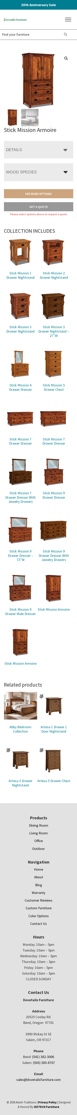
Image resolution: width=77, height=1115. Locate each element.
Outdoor (38, 848)
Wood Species (21, 172)
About (38, 877)
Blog (38, 885)
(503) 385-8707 (44, 1062)
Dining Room (38, 825)
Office (38, 840)
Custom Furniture (39, 908)
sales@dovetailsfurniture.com (38, 1079)
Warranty (38, 892)
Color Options (38, 916)
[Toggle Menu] (68, 19)
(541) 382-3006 (43, 1056)
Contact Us (38, 923)
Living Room (38, 833)
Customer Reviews (38, 900)
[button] (66, 58)
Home (38, 869)
